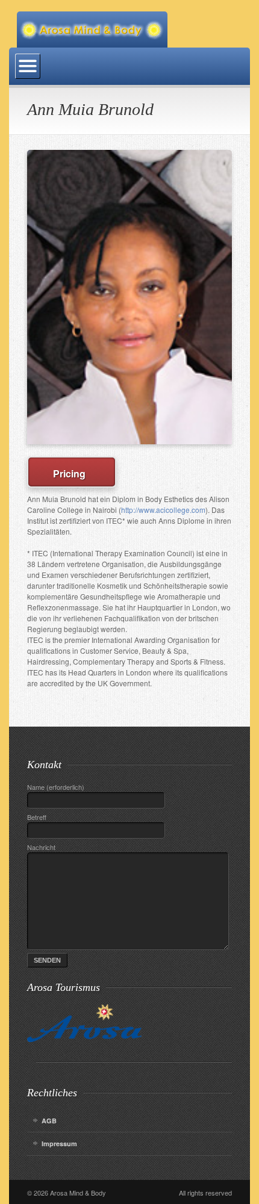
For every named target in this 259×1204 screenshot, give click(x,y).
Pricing (71, 473)
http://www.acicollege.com (163, 509)
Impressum (59, 1143)
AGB (49, 1120)
